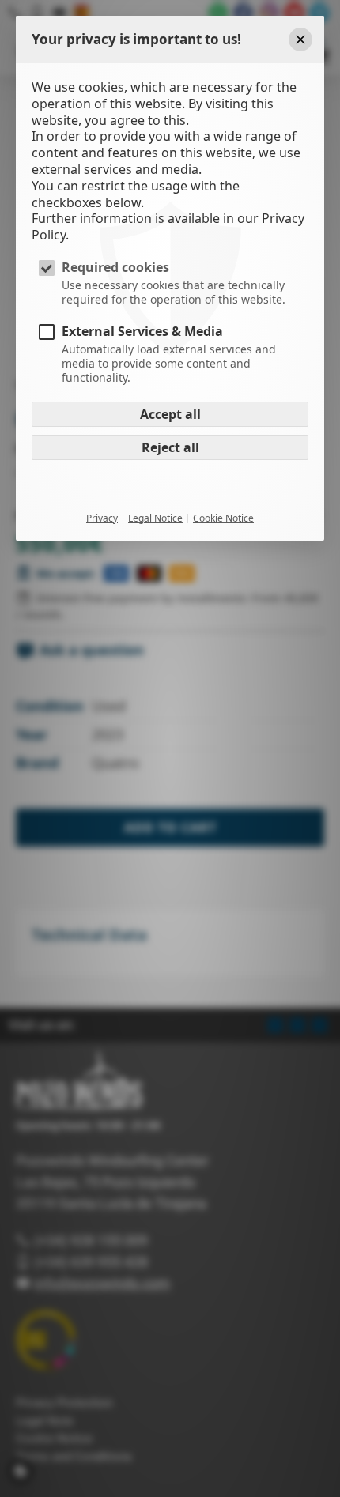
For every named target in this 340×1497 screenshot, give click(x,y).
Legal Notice (155, 518)
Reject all (170, 447)
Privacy (102, 518)
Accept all (170, 414)
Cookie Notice (223, 518)
